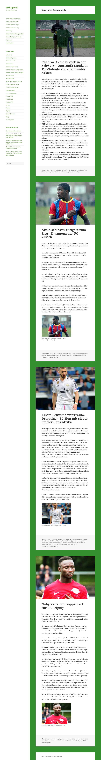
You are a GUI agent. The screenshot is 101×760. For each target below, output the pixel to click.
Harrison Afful (84, 739)
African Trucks (10, 78)
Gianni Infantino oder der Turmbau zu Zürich (13, 147)
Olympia (8, 111)
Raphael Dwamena (72, 355)
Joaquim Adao (77, 541)
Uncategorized (10, 120)
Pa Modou (55, 544)
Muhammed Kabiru (47, 544)
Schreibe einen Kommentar (50, 357)
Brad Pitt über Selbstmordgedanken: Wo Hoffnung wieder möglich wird (14, 142)
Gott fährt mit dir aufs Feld (13, 131)
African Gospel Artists (12, 67)
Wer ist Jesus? (10, 43)
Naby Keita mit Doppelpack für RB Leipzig (63, 606)
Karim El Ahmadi (62, 542)
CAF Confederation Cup (12, 28)
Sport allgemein (10, 114)
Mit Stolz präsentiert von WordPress (52, 756)
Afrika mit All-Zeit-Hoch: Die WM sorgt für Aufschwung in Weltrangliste (14, 135)
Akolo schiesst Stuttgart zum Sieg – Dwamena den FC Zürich (64, 233)
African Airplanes (11, 58)
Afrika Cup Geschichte (12, 22)
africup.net (12, 7)
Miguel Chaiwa (55, 172)
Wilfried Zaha (82, 355)
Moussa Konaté (81, 542)
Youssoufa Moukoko (74, 172)
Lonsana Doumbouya (55, 741)
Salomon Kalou (63, 544)
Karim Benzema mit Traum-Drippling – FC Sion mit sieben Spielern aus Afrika (65, 418)
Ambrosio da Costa (77, 539)
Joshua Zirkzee (83, 170)
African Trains (10, 75)
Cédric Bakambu (82, 353)
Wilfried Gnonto (64, 172)
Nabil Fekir (64, 355)
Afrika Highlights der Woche (14, 37)
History (8, 108)
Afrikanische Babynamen (13, 18)
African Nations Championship (14, 34)
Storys (7, 117)
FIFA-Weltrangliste (11, 93)
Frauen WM (9, 96)
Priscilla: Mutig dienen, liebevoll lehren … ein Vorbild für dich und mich (14, 153)
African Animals (10, 61)
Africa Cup (9, 31)
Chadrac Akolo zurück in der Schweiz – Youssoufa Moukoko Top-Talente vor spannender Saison (65, 67)
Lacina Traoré (45, 741)
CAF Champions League (12, 25)
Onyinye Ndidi (82, 741)
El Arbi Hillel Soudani (51, 541)
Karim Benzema (53, 542)
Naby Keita (74, 741)
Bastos (76, 353)
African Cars (9, 64)
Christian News (10, 90)
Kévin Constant (72, 542)
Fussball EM (9, 99)
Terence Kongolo (72, 544)
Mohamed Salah (66, 741)
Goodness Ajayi (69, 541)
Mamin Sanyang (46, 172)
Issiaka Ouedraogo (55, 355)
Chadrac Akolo (75, 170)
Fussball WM (9, 102)
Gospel (8, 105)
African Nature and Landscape (14, 73)
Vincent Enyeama (46, 742)
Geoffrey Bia (60, 541)
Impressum (9, 40)
